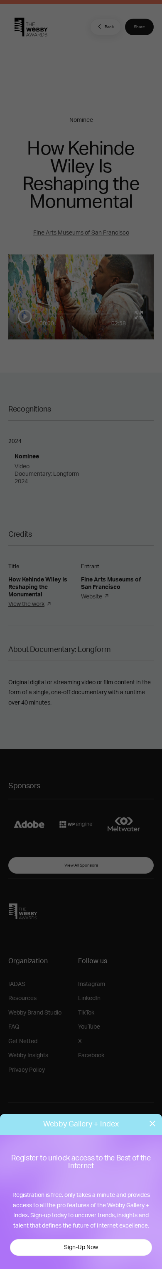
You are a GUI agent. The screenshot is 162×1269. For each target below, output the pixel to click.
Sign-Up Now (81, 1247)
